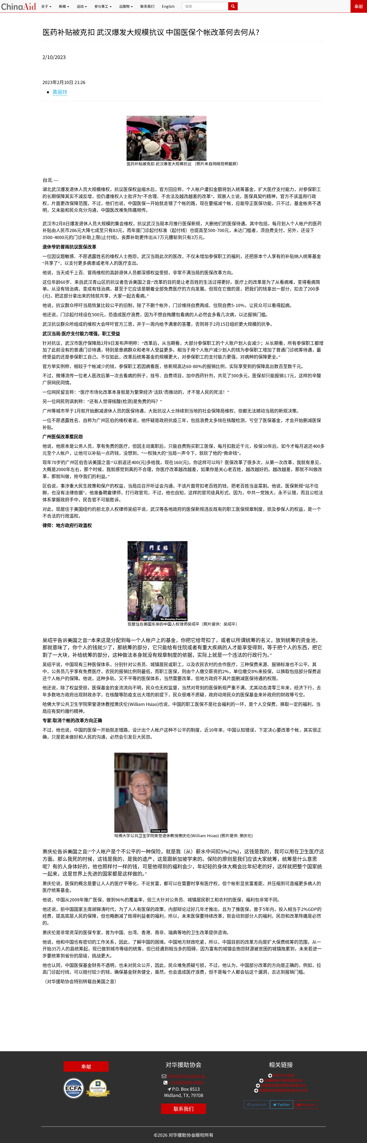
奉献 (358, 6)
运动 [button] (80, 6)
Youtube (308, 1104)
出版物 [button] (124, 6)
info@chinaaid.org (185, 1075)
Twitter (283, 1104)
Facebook (257, 1104)
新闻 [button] (63, 6)
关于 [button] (45, 6)
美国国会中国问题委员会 (283, 1080)
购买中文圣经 (283, 1075)
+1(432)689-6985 (185, 1082)
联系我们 (147, 6)
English (168, 6)
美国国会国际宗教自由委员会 (283, 1085)
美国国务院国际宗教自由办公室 (283, 1090)
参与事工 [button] (101, 6)
